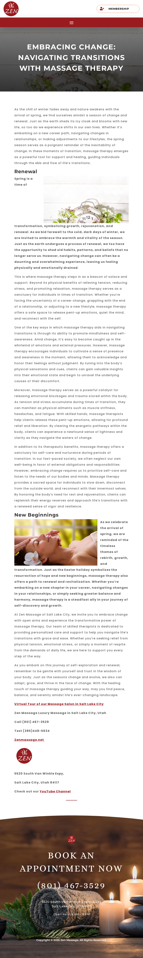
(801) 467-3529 (71, 885)
